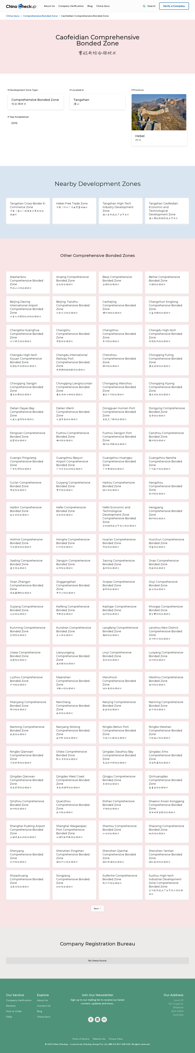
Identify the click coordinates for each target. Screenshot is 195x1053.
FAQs (9, 1016)
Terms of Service (80, 1038)
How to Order (14, 1011)
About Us (49, 6)
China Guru (103, 6)
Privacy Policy (116, 1038)
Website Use (99, 1038)
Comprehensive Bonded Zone (40, 15)
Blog (90, 6)
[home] (21, 6)
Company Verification (71, 6)
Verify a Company (174, 6)
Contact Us (43, 1005)
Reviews (11, 1005)
